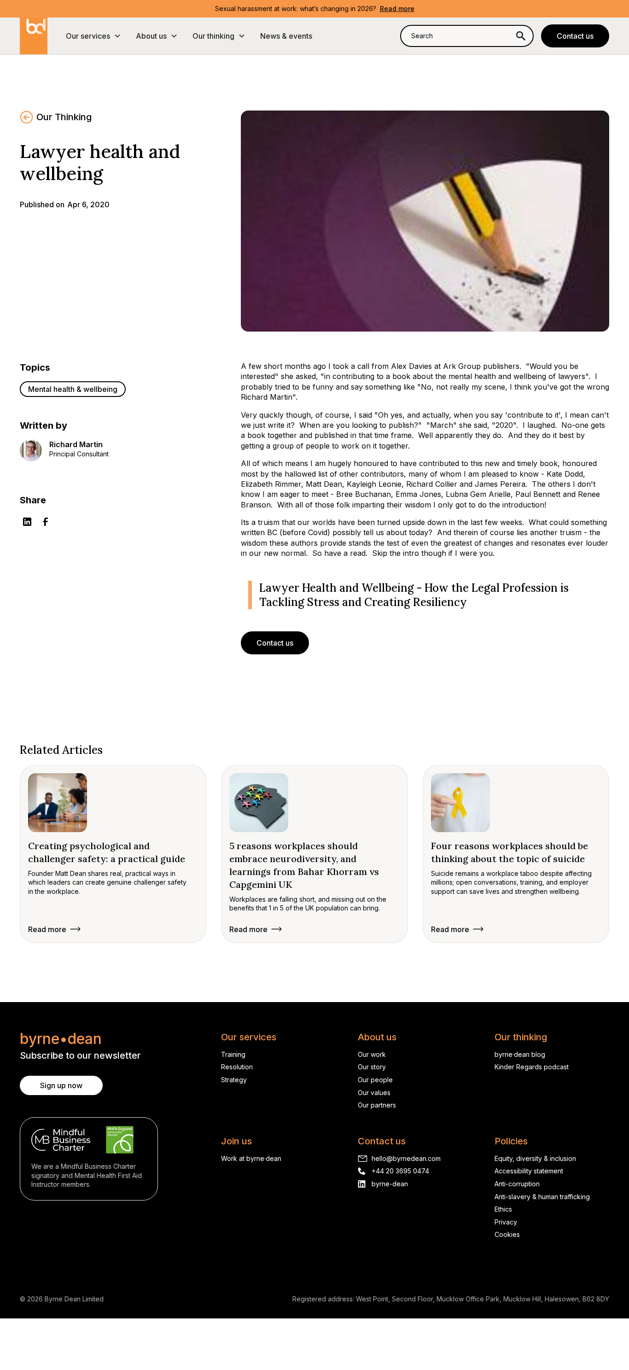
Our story (372, 1067)
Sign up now (61, 1085)
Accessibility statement (529, 1171)
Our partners (377, 1105)
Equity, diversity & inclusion (535, 1158)
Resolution (237, 1067)
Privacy (506, 1222)
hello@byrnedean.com (406, 1158)
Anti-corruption (517, 1184)
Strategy (234, 1080)
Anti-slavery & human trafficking (542, 1197)
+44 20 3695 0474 (400, 1171)
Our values (374, 1092)
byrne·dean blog (520, 1054)
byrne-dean (390, 1184)
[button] (93, 35)
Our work (372, 1054)
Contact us (575, 36)
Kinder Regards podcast (532, 1067)
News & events (286, 36)
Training (233, 1054)
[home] (33, 35)
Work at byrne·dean (251, 1158)
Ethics (503, 1209)
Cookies (507, 1234)
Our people (375, 1080)
